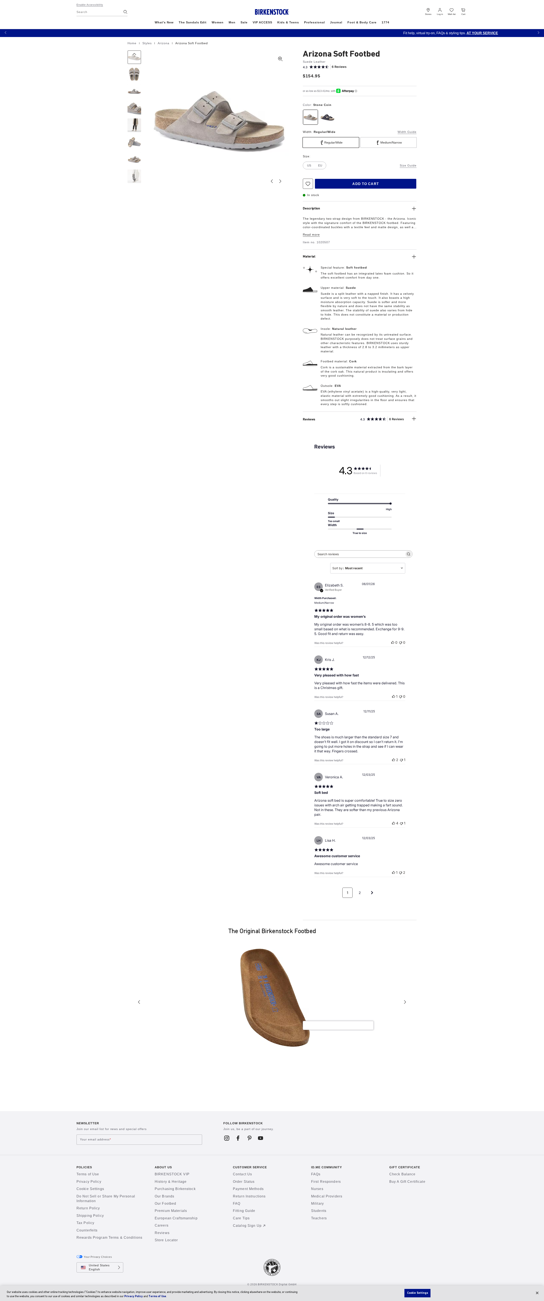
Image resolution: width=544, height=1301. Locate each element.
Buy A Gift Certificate (407, 1181)
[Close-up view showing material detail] (134, 108)
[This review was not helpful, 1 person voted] (401, 760)
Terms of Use (87, 1174)
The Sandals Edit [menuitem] (193, 22)
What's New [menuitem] (164, 22)
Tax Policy (85, 1223)
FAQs (315, 1174)
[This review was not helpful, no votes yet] (400, 642)
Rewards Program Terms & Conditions (109, 1237)
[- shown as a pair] (134, 159)
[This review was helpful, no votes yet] (392, 642)
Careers (162, 1225)
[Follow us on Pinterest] (249, 1137)
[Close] (537, 1293)
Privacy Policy (88, 1181)
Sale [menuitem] (244, 22)
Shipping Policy (90, 1215)
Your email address (95, 1139)
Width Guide (407, 132)
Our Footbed (165, 1203)
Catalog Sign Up (247, 1225)
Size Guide (408, 165)
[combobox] (367, 568)
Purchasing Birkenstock (175, 1189)
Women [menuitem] (218, 22)
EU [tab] (320, 165)
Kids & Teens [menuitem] (288, 22)
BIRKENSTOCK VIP (172, 1174)
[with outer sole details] (134, 142)
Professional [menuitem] (314, 22)
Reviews (162, 1233)
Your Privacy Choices (98, 1256)
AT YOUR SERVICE (303, 33)
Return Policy (88, 1208)
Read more (311, 234)
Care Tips (241, 1218)
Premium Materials (171, 1211)
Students (318, 1211)
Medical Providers (326, 1196)
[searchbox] (359, 554)
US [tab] (309, 165)
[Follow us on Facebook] (238, 1137)
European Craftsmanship (176, 1218)
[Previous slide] (271, 181)
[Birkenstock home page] (272, 12)
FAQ (236, 1203)
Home (132, 43)
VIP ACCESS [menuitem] (262, 22)
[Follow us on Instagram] (226, 1137)
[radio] (310, 117)
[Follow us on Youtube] (260, 1137)
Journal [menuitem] (336, 22)
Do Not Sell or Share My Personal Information (105, 1198)
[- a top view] (134, 74)
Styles (147, 43)
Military (317, 1203)
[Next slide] (280, 181)
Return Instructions (249, 1196)
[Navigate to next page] (372, 893)
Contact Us (242, 1174)
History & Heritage (171, 1181)
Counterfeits (87, 1230)
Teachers (319, 1218)
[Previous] (134, 57)
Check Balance (402, 1174)
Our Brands (164, 1196)
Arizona (164, 43)
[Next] (134, 176)
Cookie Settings (90, 1189)
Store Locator (166, 1240)
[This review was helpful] (393, 760)
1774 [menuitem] (385, 22)
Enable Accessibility (89, 4)
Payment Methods (248, 1189)
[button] (5, 32)
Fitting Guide (244, 1211)
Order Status (244, 1181)
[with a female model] (134, 125)
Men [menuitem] (232, 22)
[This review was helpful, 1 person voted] (393, 696)
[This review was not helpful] (400, 872)
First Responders (326, 1181)
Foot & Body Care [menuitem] (362, 22)
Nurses (317, 1189)
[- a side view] (134, 91)
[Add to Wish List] (308, 184)
